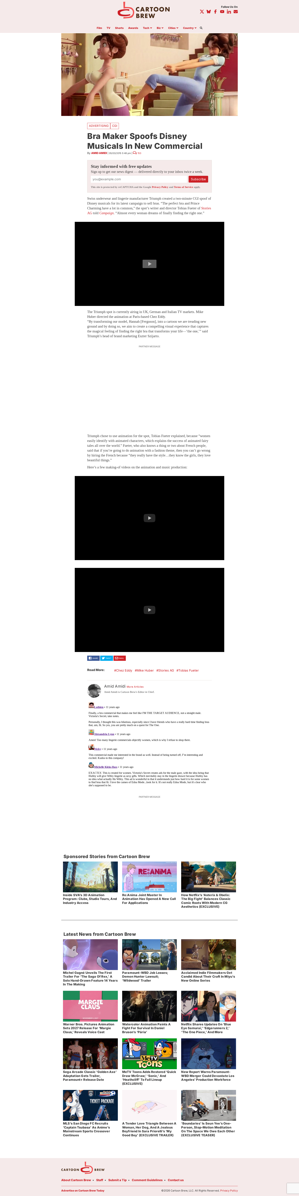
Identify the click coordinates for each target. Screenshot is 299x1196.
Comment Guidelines (147, 1180)
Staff (99, 1180)
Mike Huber (145, 670)
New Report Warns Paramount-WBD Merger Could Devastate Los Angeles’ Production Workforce (207, 1075)
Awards (133, 28)
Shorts (119, 28)
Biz (159, 28)
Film (99, 28)
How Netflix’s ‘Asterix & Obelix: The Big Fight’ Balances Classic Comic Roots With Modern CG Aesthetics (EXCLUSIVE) (205, 901)
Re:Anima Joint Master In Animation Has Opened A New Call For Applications (149, 899)
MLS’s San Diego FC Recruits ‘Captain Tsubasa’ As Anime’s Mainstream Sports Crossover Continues (86, 1129)
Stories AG (166, 670)
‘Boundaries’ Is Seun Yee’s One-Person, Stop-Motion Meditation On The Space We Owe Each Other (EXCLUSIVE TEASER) (208, 1129)
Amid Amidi (99, 153)
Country (188, 28)
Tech (146, 28)
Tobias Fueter (188, 670)
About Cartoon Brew (76, 1180)
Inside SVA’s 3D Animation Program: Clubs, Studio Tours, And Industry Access (90, 899)
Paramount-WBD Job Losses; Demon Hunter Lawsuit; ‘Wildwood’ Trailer (145, 976)
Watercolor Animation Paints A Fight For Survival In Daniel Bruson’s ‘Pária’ (146, 1028)
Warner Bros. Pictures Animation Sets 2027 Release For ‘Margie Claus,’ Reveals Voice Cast (88, 1028)
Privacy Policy (160, 187)
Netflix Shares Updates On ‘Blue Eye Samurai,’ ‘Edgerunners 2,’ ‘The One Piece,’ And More (206, 1028)
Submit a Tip (117, 1180)
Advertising (99, 126)
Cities (172, 28)
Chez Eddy (124, 670)
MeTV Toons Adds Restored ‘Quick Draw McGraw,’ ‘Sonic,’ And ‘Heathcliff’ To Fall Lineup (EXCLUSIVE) (149, 1077)
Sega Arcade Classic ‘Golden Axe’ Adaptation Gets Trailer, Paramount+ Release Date (90, 1075)
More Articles (135, 686)
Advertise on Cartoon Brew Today (82, 1190)
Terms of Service (183, 187)
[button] (149, 264)
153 (139, 153)
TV (108, 28)
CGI (114, 126)
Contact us (176, 1180)
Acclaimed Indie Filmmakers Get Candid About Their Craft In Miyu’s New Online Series (208, 976)
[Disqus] (149, 744)
